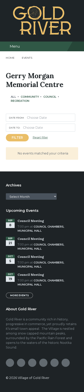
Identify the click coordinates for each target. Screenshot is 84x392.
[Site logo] (42, 33)
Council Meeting (31, 221)
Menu (15, 46)
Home (10, 57)
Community (30, 96)
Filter (17, 137)
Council (49, 96)
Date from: (16, 117)
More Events (19, 295)
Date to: (14, 127)
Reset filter (40, 137)
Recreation (20, 101)
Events (27, 57)
